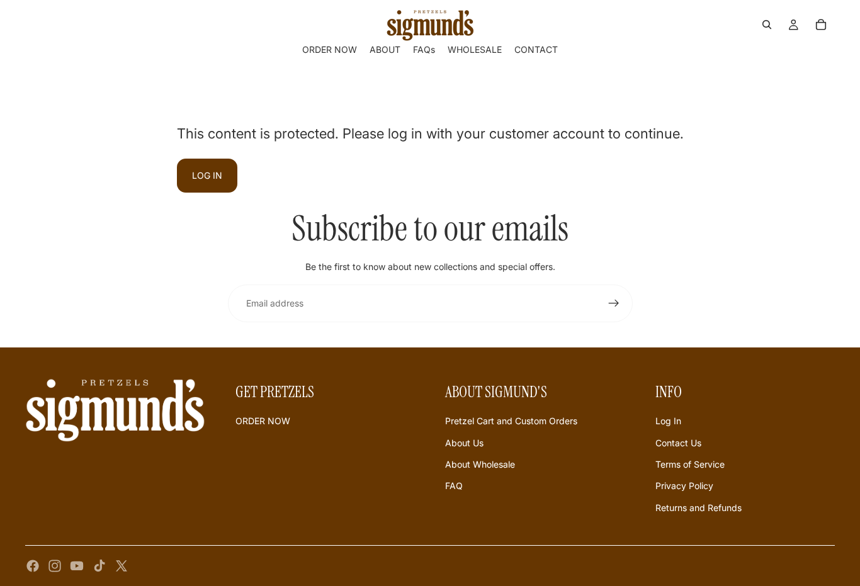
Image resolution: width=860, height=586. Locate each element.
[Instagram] (54, 565)
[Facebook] (32, 565)
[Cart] (821, 24)
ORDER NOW (262, 420)
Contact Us (678, 442)
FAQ (454, 485)
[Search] (767, 24)
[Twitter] (121, 565)
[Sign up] (614, 303)
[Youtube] (76, 565)
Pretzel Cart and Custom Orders (511, 420)
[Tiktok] (99, 565)
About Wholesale (480, 464)
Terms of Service (690, 464)
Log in (207, 175)
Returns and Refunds (698, 507)
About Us (464, 442)
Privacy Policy (684, 485)
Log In (668, 420)
